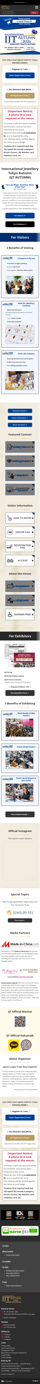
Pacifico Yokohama (7, 13)
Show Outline (7, 1251)
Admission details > (20, 63)
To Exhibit (6, 1261)
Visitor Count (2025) (13, 1255)
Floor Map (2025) (12, 1273)
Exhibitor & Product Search (15, 1271)
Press (4, 1282)
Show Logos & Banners (14, 1285)
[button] (34, 12)
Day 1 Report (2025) (13, 1275)
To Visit (5, 1267)
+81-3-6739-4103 (10, 1327)
